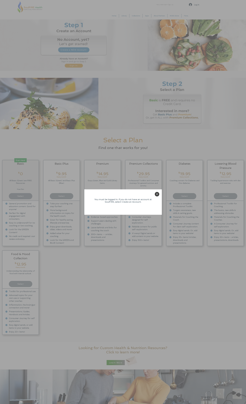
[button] (157, 194)
